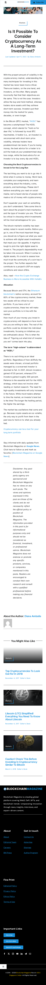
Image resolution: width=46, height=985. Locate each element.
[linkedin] (22, 954)
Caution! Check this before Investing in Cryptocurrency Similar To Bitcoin (21, 762)
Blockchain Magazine (23, 973)
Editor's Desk (25, 678)
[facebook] (4, 954)
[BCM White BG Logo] (23, 2)
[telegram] (26, 954)
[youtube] (17, 954)
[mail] (30, 954)
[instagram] (13, 954)
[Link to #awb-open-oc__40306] (6, 2)
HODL (33, 121)
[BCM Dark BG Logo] (23, 788)
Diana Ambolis (35, 57)
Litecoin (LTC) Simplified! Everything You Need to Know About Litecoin (22, 716)
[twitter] (9, 954)
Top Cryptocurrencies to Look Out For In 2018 (22, 672)
